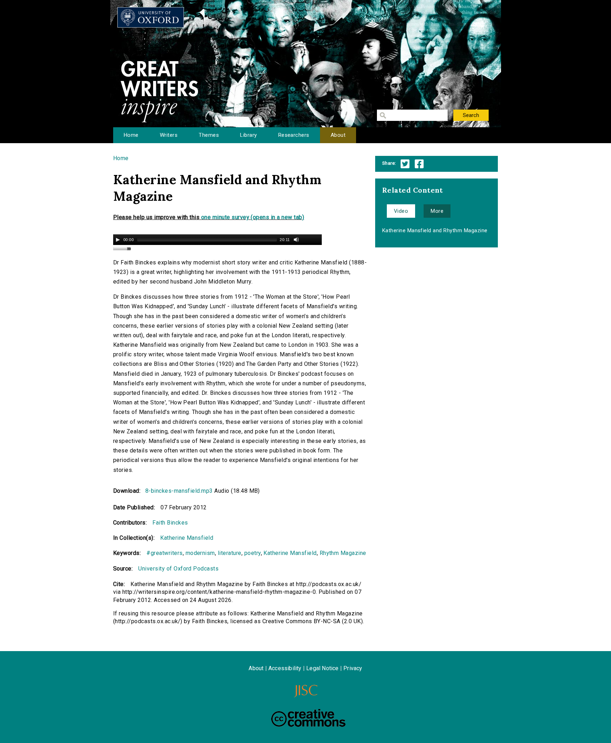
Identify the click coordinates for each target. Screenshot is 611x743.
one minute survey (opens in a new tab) (252, 217)
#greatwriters (164, 553)
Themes (209, 135)
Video (401, 211)
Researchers (293, 135)
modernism (200, 553)
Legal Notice (322, 668)
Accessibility (285, 668)
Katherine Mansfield (186, 537)
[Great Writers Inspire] (150, 17)
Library (248, 135)
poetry (252, 553)
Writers (169, 135)
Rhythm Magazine (343, 553)
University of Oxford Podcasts (178, 568)
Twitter (405, 163)
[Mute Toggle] (296, 239)
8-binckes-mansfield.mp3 (179, 490)
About (338, 135)
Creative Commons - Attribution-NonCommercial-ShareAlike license (308, 718)
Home (131, 135)
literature (230, 553)
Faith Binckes (170, 522)
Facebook (419, 163)
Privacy (352, 668)
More (437, 211)
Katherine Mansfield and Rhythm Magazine (435, 230)
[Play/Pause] (118, 239)
